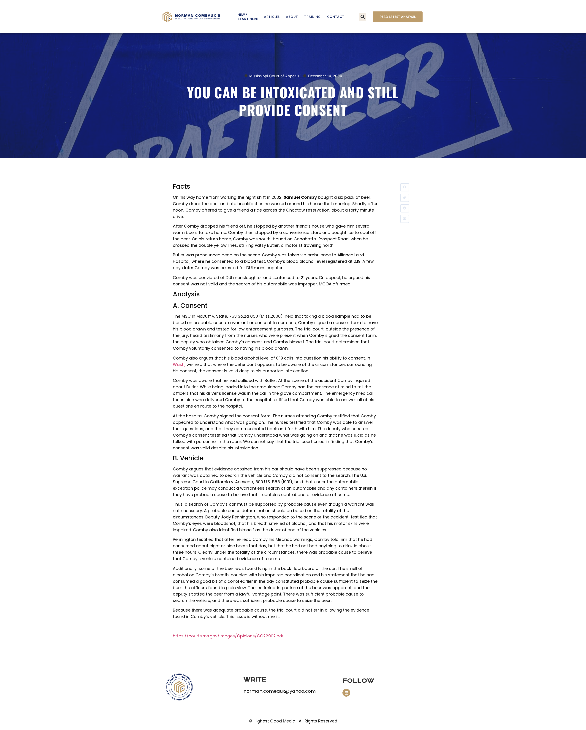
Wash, (179, 364)
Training (312, 16)
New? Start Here (248, 16)
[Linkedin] (346, 693)
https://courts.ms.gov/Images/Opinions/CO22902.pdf (228, 636)
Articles (272, 16)
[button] (362, 17)
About (292, 16)
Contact (336, 16)
